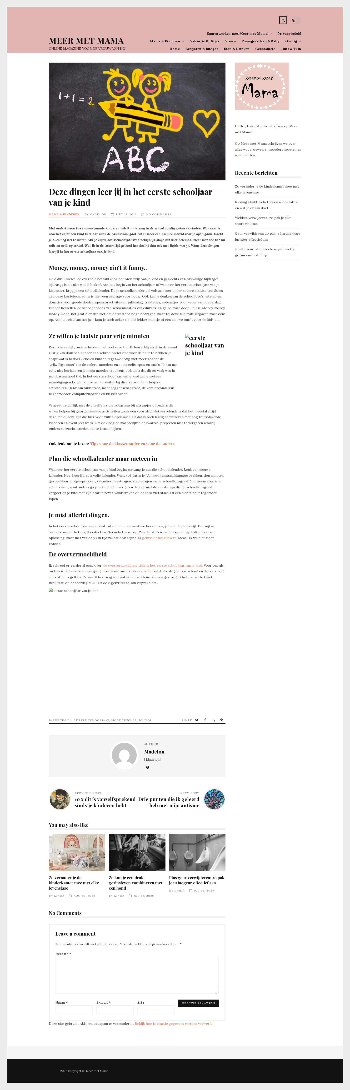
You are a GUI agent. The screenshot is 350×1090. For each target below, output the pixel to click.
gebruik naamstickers (159, 538)
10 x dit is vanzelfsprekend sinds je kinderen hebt (105, 802)
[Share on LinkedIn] (213, 720)
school (145, 720)
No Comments (159, 214)
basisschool (60, 720)
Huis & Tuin (291, 49)
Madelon (98, 214)
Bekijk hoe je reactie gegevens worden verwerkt (174, 1023)
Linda (59, 895)
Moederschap (123, 720)
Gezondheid (265, 49)
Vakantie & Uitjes (204, 41)
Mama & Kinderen (165, 41)
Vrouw (230, 41)
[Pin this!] (221, 720)
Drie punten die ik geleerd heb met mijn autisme (169, 802)
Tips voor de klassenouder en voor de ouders (132, 443)
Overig (291, 41)
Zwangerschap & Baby (261, 41)
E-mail (103, 1002)
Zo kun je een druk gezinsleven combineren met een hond (137, 852)
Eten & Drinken (237, 49)
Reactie (63, 954)
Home (175, 49)
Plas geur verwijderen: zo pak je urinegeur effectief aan (197, 852)
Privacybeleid (289, 33)
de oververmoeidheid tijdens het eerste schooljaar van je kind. (153, 565)
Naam (61, 1002)
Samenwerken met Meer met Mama (237, 33)
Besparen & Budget (201, 49)
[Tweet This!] (197, 720)
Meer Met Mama (86, 40)
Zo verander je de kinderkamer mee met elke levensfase (77, 852)
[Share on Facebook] (205, 720)
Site (140, 1002)
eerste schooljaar (91, 720)
